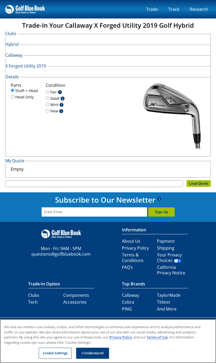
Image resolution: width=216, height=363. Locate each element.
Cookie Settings (55, 353)
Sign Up (161, 212)
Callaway (130, 295)
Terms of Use (157, 337)
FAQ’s (127, 267)
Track (173, 9)
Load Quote (198, 183)
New (55, 110)
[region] (108, 341)
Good (56, 98)
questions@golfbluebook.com (61, 254)
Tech (33, 302)
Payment (166, 241)
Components (76, 295)
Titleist (163, 302)
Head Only (24, 96)
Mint (55, 104)
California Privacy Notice (171, 270)
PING (127, 309)
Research (199, 9)
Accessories (75, 302)
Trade (152, 9)
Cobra (128, 302)
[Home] (25, 9)
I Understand (93, 353)
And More (166, 309)
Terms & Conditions (133, 257)
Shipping (165, 248)
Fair (54, 91)
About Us (131, 241)
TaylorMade (168, 295)
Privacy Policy (135, 248)
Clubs (33, 295)
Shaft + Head (26, 90)
